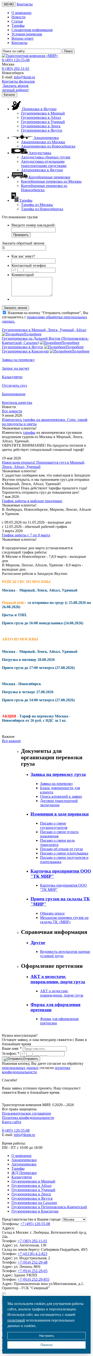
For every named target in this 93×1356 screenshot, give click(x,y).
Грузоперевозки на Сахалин (34, 1203)
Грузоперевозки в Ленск (41, 126)
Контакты (25, 4)
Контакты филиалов (18, 81)
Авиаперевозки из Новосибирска (48, 146)
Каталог (9, 94)
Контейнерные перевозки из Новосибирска (44, 188)
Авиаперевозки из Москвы (43, 142)
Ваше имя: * (12, 1048)
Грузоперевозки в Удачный (43, 122)
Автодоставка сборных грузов (45, 157)
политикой (16, 1320)
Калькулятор (21, 1177)
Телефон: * (11, 1053)
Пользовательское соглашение (26, 1113)
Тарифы (18, 26)
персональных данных (20, 1068)
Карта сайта (11, 1122)
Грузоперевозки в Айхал (41, 117)
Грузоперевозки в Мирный (43, 113)
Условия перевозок (26, 34)
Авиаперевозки (24, 1160)
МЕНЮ (9, 4)
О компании (21, 13)
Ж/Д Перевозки (24, 1173)
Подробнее (32, 334)
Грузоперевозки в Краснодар (25, 351)
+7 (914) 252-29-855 (33, 1279)
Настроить (46, 1335)
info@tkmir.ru (24, 77)
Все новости (12, 411)
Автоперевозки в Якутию (42, 170)
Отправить (30, 1058)
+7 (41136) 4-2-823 (32, 1254)
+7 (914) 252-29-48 (32, 1262)
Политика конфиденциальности (28, 1118)
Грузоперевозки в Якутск (41, 130)
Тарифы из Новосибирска (42, 209)
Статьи (17, 21)
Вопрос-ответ (22, 38)
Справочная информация (31, 30)
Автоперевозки (23, 1164)
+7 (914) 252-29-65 (32, 1271)
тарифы (29, 432)
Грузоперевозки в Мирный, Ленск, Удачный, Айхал (44, 330)
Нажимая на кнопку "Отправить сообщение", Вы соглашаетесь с (45, 317)
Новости (18, 17)
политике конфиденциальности (36, 1070)
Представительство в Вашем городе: (31, 1219)
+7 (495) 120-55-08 (35, 1224)
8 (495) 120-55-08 (16, 60)
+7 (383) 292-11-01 (32, 1241)
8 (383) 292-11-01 (15, 69)
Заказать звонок (15, 86)
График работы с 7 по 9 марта (26, 535)
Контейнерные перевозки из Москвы (51, 181)
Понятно (46, 1345)
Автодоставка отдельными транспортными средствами (44, 163)
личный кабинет (15, 90)
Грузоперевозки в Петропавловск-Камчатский (49, 1207)
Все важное (11, 741)
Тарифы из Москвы (37, 205)
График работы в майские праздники (32, 501)
